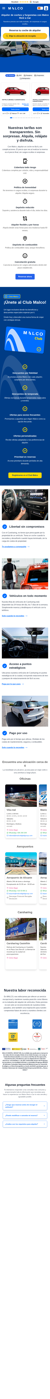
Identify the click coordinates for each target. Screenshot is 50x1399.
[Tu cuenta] (46, 8)
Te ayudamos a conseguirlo (14, 547)
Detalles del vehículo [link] (25, 104)
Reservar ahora (25, 277)
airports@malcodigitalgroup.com (21, 893)
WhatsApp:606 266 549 (18, 833)
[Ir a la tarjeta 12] (29, 117)
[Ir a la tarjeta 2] (13, 117)
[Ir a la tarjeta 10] (26, 117)
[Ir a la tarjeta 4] (16, 117)
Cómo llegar (13, 830)
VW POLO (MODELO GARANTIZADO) (13, 99)
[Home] (16, 8)
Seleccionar (15, 109)
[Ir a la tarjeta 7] (21, 117)
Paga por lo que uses (11, 684)
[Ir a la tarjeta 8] (23, 117)
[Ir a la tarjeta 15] (34, 117)
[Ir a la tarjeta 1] (11, 117)
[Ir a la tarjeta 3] (15, 117)
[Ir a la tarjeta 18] (39, 117)
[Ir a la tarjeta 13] (31, 117)
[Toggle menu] (4, 8)
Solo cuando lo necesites (13, 616)
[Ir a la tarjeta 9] (24, 117)
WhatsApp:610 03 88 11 (18, 891)
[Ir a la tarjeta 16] (36, 117)
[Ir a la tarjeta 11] (28, 117)
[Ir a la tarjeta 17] (37, 117)
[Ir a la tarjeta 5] (18, 117)
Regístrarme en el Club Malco (25, 475)
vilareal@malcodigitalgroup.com (20, 835)
